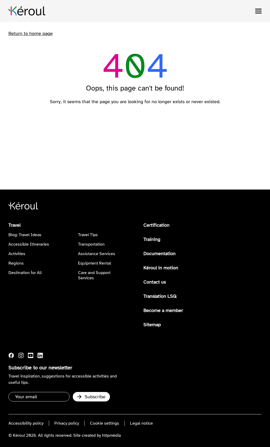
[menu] (258, 11)
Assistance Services (96, 253)
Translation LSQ (160, 296)
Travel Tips (88, 234)
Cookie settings (104, 423)
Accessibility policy (26, 423)
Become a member (163, 310)
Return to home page (30, 33)
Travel (14, 225)
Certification (156, 225)
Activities (16, 253)
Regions (16, 263)
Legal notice (141, 423)
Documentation (159, 253)
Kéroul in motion (160, 268)
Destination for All (25, 272)
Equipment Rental (94, 263)
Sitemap (152, 324)
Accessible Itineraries (28, 244)
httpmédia (111, 435)
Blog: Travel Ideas (24, 234)
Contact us (154, 282)
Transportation (91, 244)
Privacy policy (66, 423)
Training (151, 239)
